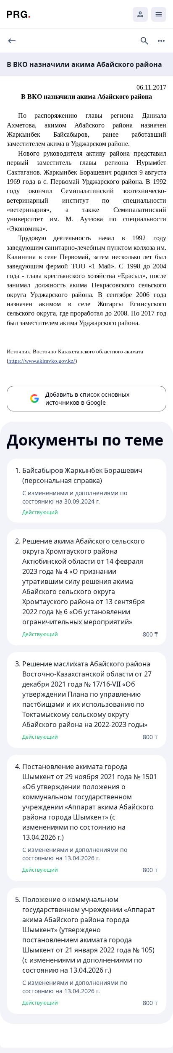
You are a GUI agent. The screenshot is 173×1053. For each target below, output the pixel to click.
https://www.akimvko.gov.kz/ (41, 361)
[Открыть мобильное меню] (158, 14)
